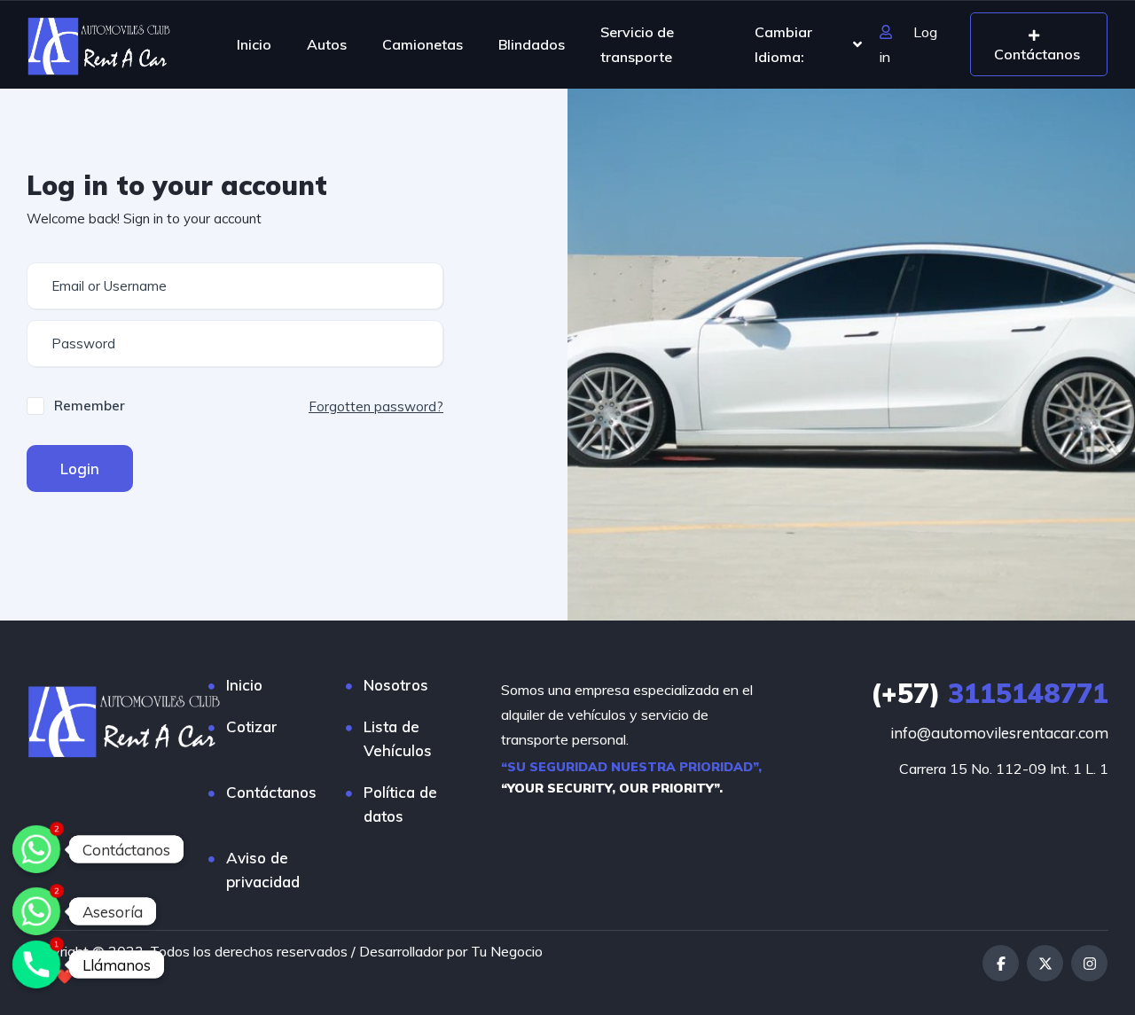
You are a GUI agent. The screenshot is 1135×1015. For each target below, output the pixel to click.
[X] (1045, 963)
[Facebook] (1000, 963)
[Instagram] (1089, 963)
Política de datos (400, 804)
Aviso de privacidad (263, 869)
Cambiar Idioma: (783, 44)
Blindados (531, 44)
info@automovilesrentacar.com (999, 732)
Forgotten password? (376, 406)
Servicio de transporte (637, 44)
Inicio (254, 44)
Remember (89, 405)
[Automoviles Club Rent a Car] (99, 44)
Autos (327, 44)
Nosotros (396, 684)
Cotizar (252, 726)
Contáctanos (271, 792)
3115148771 (989, 693)
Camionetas (422, 44)
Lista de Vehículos (398, 738)
